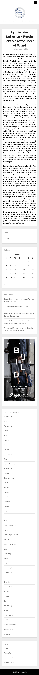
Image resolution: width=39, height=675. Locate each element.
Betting (6, 435)
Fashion (6, 483)
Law (5, 549)
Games (6, 506)
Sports (6, 596)
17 (6, 273)
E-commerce (8, 469)
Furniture (7, 502)
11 (11, 269)
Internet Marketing (10, 544)
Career (6, 450)
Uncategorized (9, 615)
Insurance (7, 539)
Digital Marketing (9, 464)
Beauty (6, 431)
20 (19, 273)
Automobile (8, 426)
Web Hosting (8, 629)
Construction (8, 454)
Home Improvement (11, 535)
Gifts (5, 516)
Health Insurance (10, 525)
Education (7, 473)
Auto (5, 421)
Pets (5, 563)
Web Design (8, 620)
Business (7, 445)
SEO (5, 577)
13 (19, 269)
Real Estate (8, 573)
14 (24, 269)
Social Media (8, 587)
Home (6, 530)
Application (8, 417)
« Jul (5, 285)
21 (24, 273)
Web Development (10, 625)
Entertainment (9, 478)
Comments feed (9, 658)
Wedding (7, 634)
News (6, 558)
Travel (6, 610)
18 (11, 273)
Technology (8, 606)
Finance (6, 487)
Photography (8, 568)
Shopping (7, 582)
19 (15, 273)
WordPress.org (9, 663)
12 (15, 269)
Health (6, 521)
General (6, 511)
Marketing (7, 554)
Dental (6, 459)
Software (7, 591)
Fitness (6, 492)
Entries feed (8, 653)
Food (6, 497)
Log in (6, 648)
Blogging (7, 440)
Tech (5, 601)
